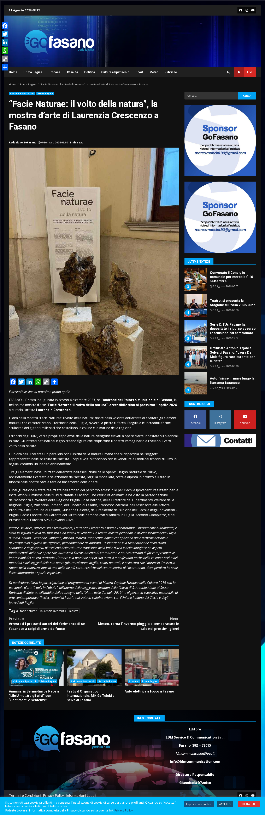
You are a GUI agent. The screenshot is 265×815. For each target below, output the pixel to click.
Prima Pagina (32, 72)
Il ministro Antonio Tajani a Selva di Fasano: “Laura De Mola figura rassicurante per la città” (195, 331)
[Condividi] (5, 67)
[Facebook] (5, 26)
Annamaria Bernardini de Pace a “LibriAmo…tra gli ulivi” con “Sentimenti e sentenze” (36, 667)
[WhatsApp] (5, 50)
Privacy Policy (53, 795)
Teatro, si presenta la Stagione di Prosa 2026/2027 (195, 279)
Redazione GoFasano (22, 142)
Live (250, 72)
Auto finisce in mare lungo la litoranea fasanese (195, 357)
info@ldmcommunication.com (195, 761)
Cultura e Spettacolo (115, 72)
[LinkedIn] (5, 42)
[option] (220, 281)
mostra (73, 611)
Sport (139, 72)
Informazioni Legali (81, 795)
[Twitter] (5, 34)
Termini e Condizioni (25, 795)
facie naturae (28, 611)
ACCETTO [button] (225, 804)
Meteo (153, 72)
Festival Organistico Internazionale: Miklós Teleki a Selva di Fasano (94, 667)
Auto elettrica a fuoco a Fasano (152, 667)
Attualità (72, 72)
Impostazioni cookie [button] (198, 804)
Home (13, 72)
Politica (89, 72)
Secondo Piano (107, 681)
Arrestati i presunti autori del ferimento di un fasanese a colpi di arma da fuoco (47, 623)
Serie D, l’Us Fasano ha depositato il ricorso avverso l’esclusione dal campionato (195, 305)
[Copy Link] (5, 59)
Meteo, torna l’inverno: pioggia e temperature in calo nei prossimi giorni (138, 623)
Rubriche (171, 72)
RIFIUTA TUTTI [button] (249, 804)
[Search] (228, 72)
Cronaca (54, 72)
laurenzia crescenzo (53, 611)
